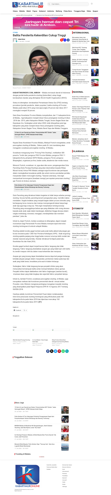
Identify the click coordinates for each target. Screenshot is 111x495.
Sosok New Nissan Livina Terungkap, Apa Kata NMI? (80, 224)
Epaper (95, 11)
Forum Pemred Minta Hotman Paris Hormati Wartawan (79, 131)
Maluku (22, 11)
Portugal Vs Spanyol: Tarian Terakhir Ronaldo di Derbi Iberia (80, 188)
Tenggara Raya (79, 11)
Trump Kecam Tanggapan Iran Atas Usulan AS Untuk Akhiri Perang (80, 72)
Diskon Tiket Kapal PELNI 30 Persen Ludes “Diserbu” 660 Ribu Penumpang (81, 109)
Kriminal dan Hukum (67, 465)
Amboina (50, 11)
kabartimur (21, 39)
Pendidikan (65, 476)
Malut (29, 11)
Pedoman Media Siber (52, 467)
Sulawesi (42, 11)
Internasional (65, 471)
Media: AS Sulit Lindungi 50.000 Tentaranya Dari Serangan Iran (79, 62)
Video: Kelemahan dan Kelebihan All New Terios (80, 245)
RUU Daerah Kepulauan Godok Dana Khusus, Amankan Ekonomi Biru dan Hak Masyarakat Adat (80, 120)
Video (89, 11)
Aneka (63, 484)
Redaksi (49, 469)
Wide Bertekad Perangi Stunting (21, 340)
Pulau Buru (68, 11)
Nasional (64, 478)
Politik (63, 482)
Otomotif (64, 480)
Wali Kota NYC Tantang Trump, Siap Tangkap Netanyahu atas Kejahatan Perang (80, 50)
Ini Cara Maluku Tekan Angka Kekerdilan (40, 341)
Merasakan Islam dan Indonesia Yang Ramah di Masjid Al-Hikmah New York (80, 39)
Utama (15, 11)
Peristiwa (64, 473)
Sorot (63, 469)
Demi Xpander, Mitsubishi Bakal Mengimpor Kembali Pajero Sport (80, 215)
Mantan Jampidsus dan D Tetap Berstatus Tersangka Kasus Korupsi (81, 141)
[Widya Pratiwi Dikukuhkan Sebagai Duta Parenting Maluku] (61, 334)
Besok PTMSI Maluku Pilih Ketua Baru (80, 157)
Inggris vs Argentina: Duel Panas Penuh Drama (80, 167)
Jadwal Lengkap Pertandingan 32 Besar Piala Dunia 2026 (81, 198)
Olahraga (64, 486)
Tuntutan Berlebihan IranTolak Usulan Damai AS (80, 81)
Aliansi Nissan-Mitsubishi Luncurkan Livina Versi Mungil (80, 236)
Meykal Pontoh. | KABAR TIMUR (22, 88)
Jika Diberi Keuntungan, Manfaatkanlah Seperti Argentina (79, 178)
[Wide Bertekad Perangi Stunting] (22, 334)
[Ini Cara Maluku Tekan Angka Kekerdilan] (41, 334)
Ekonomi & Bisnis (66, 467)
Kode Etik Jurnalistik (51, 465)
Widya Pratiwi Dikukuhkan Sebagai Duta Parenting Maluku (60, 341)
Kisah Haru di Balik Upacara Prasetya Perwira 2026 (80, 98)
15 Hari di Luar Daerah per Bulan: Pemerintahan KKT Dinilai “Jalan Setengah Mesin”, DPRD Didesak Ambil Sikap (35, 133)
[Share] (68, 40)
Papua (35, 11)
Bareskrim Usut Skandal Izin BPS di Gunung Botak (45, 15)
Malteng (59, 11)
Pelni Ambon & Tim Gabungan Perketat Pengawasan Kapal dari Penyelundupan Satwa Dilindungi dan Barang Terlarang (34, 186)
